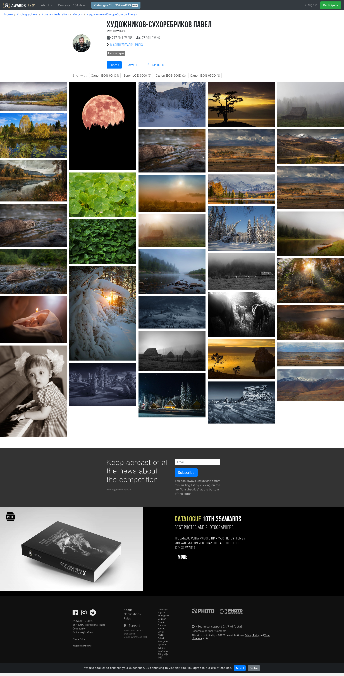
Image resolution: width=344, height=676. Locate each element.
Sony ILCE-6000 (137, 75)
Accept (240, 668)
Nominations (132, 614)
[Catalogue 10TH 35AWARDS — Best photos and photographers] (71, 548)
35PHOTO (157, 65)
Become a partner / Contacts (209, 630)
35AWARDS (132, 65)
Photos (114, 65)
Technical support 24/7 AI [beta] (220, 626)
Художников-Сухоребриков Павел (112, 14)
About (128, 610)
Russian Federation (55, 14)
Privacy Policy (79, 639)
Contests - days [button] (72, 5)
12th (31, 5)
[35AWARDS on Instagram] (84, 614)
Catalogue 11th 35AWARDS (115, 5)
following (151, 38)
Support (134, 625)
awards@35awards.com (119, 489)
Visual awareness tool (135, 637)
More (182, 557)
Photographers (27, 14)
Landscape (116, 53)
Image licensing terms (82, 646)
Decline (254, 668)
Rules (127, 618)
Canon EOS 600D (171, 75)
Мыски (78, 14)
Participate (330, 5)
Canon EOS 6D (105, 75)
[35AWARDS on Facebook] (75, 614)
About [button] (45, 5)
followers (122, 38)
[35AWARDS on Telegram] (93, 614)
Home (8, 14)
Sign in (312, 5)
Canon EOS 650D (205, 75)
